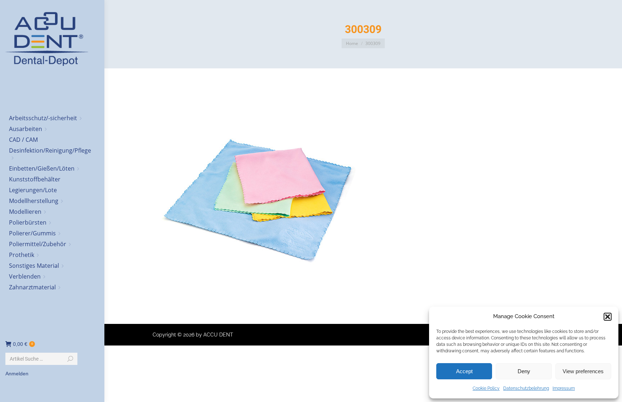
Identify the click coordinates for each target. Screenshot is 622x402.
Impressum (564, 388)
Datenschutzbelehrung (526, 388)
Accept (464, 371)
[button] (607, 316)
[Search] (70, 359)
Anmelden (16, 373)
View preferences (583, 371)
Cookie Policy (486, 388)
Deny (524, 371)
